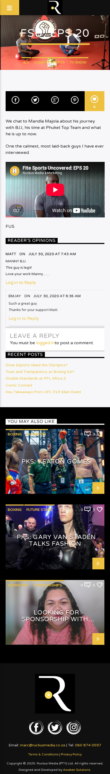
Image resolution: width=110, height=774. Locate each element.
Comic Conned (19, 385)
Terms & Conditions (43, 754)
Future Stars (39, 510)
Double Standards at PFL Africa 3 (36, 378)
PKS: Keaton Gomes (56, 461)
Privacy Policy (71, 754)
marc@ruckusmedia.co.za (42, 745)
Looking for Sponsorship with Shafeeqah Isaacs (55, 619)
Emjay (15, 296)
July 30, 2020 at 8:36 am (57, 296)
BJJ (26, 62)
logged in (45, 343)
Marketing (18, 585)
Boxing (15, 434)
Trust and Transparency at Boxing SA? (40, 371)
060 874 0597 (88, 745)
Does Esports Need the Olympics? (37, 365)
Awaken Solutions (76, 770)
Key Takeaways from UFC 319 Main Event (43, 392)
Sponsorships (47, 585)
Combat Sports (49, 62)
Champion (36, 434)
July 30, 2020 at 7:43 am (52, 254)
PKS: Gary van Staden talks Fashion (56, 540)
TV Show (78, 62)
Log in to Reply (21, 282)
